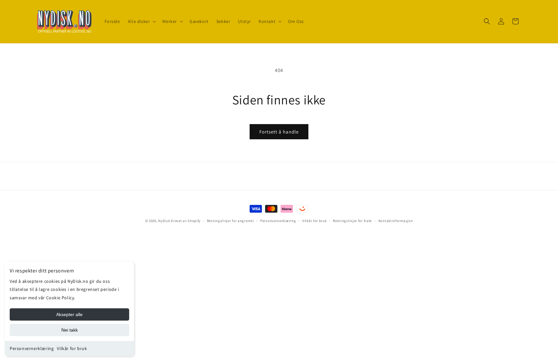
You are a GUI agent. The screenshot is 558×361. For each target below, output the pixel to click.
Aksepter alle (69, 314)
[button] (141, 21)
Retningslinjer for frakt (352, 220)
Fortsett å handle (279, 132)
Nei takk (69, 330)
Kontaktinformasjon (395, 220)
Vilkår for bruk (72, 348)
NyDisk (164, 220)
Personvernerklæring (32, 348)
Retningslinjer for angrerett (230, 220)
